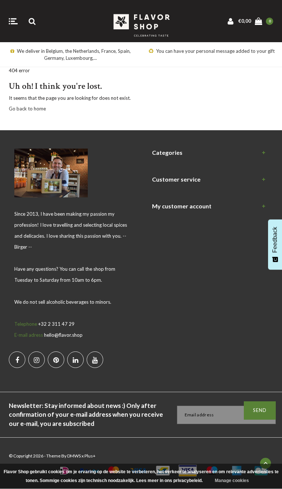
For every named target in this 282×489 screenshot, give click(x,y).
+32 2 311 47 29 (56, 324)
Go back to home (27, 109)
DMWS (74, 456)
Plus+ (89, 456)
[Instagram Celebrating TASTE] (36, 359)
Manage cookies (232, 480)
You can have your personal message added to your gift (215, 51)
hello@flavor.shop (63, 335)
